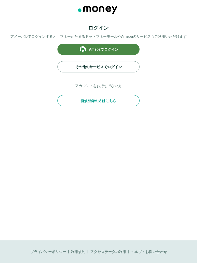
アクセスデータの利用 (108, 252)
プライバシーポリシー (48, 252)
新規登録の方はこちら (98, 101)
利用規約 (78, 252)
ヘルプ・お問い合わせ (149, 252)
